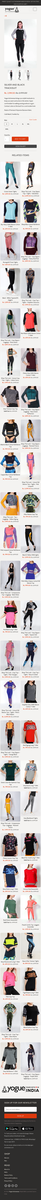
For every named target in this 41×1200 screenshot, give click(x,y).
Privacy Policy (8, 1181)
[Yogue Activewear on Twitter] (6, 1185)
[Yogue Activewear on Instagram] (13, 1185)
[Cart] (35, 9)
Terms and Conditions (10, 1178)
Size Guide (33, 120)
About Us (7, 1169)
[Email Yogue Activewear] (16, 1185)
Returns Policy (8, 1175)
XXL (28, 124)
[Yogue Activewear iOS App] (27, 1131)
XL (23, 124)
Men (5, 1161)
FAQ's (6, 1172)
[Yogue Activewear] (12, 10)
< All (5, 16)
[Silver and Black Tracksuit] (20, 43)
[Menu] (31, 9)
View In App (20, 146)
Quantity (7, 135)
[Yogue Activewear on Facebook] (9, 1185)
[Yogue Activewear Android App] (12, 1131)
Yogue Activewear (14, 1191)
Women (6, 1158)
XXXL (6, 129)
